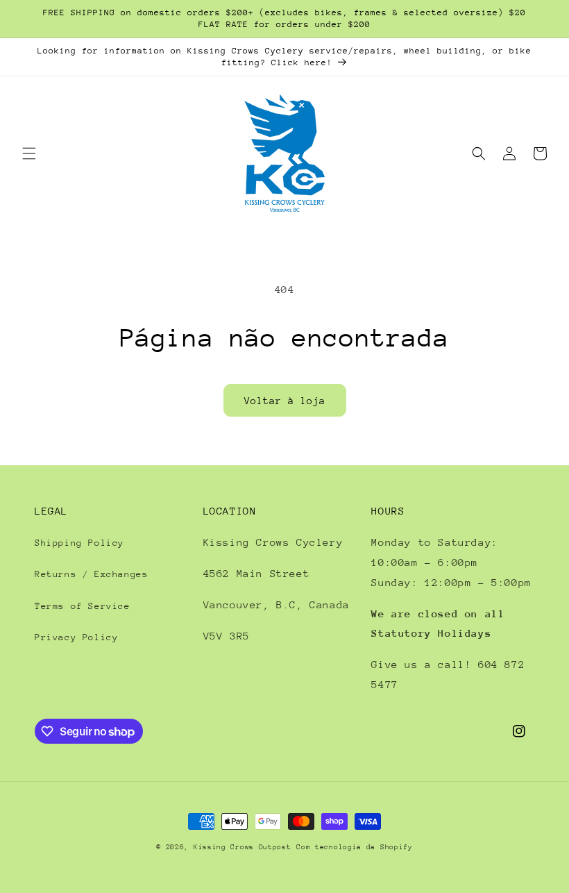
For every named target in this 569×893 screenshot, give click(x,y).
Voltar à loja (284, 400)
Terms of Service (82, 606)
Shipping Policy (79, 542)
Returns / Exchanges (91, 574)
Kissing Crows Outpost (242, 847)
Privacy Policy (76, 637)
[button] (29, 153)
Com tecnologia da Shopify (354, 847)
